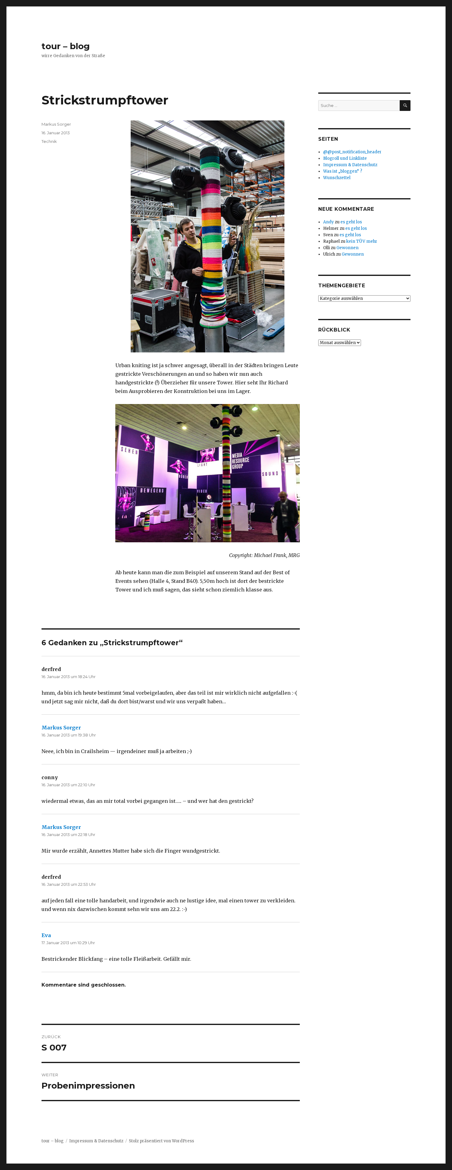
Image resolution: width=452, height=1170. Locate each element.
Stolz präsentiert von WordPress (161, 1141)
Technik (49, 141)
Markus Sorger (56, 124)
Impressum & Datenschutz (350, 164)
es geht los (351, 222)
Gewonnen (347, 247)
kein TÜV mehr (361, 241)
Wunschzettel (337, 177)
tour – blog (66, 46)
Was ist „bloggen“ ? (342, 171)
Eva (46, 935)
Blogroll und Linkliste (345, 158)
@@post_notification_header (352, 152)
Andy (328, 222)
